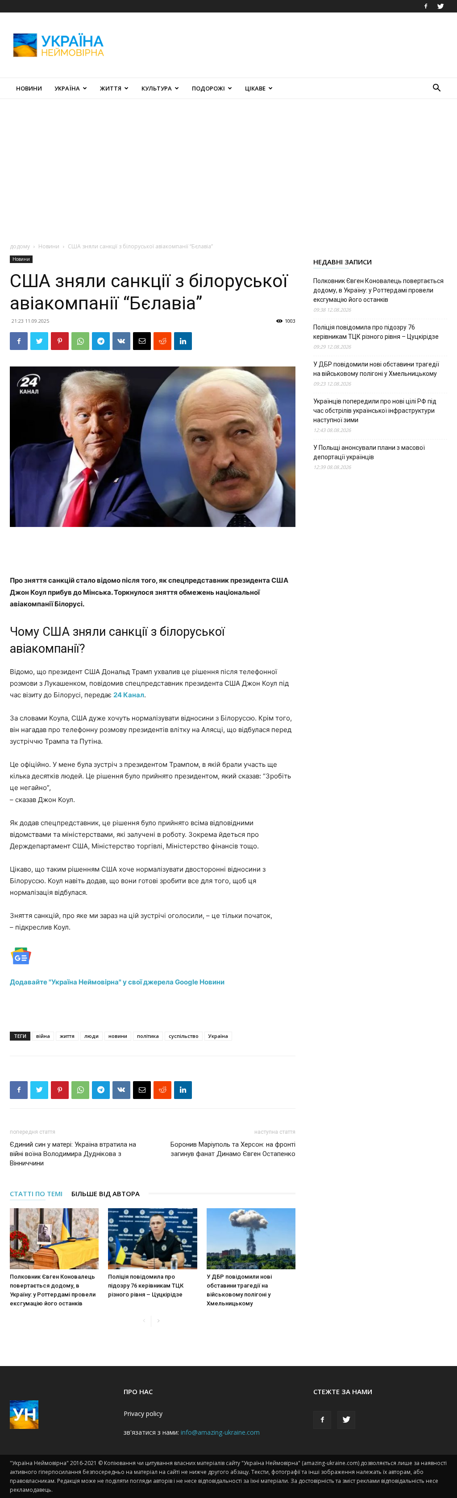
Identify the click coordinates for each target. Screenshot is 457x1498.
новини (117, 1036)
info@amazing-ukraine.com (220, 1432)
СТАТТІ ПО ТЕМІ (36, 1193)
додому (20, 246)
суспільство (184, 1036)
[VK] (121, 341)
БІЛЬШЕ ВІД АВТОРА (105, 1193)
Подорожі (208, 88)
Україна (67, 88)
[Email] (142, 341)
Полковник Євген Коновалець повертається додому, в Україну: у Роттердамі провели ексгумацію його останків (378, 290)
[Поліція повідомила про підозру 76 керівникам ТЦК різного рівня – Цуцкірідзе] (152, 1238)
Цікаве (255, 88)
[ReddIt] (162, 341)
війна (43, 1036)
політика (148, 1036)
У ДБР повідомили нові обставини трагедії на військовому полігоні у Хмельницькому (376, 369)
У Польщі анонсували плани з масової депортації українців (369, 452)
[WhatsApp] (80, 341)
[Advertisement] (284, 45)
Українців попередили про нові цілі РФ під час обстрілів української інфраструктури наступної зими (374, 411)
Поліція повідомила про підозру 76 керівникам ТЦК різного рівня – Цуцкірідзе (145, 1285)
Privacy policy (143, 1413)
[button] (436, 89)
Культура (156, 88)
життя (67, 1036)
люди (91, 1036)
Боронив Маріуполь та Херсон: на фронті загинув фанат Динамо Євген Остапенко (232, 1149)
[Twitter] (440, 6)
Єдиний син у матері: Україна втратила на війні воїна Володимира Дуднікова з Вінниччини (73, 1153)
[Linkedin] (183, 341)
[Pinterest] (60, 341)
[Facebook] (425, 6)
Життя (110, 88)
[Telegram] (101, 341)
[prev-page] (144, 1321)
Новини (29, 88)
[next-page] (158, 1321)
